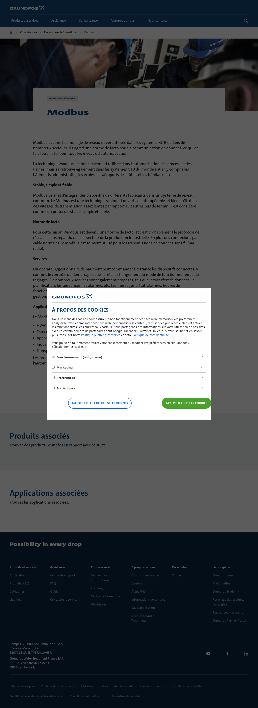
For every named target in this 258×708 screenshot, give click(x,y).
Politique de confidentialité (151, 335)
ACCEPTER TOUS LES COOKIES (186, 403)
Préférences (66, 378)
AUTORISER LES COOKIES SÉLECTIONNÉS (100, 403)
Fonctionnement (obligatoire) (79, 357)
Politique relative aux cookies (100, 335)
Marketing (65, 367)
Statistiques (66, 388)
